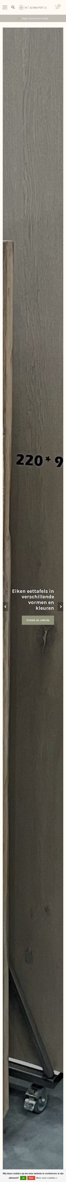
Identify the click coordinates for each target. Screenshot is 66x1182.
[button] (5, 606)
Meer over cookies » (46, 1178)
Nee (31, 1178)
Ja (23, 1178)
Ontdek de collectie (38, 620)
